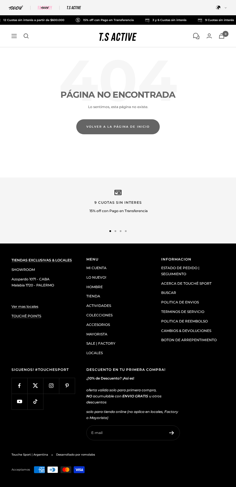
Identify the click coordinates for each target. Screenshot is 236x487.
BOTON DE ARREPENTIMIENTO (189, 340)
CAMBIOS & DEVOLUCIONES (186, 331)
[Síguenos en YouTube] (19, 401)
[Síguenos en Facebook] (19, 386)
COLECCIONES (99, 315)
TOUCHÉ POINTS (26, 316)
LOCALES (94, 353)
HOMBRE (94, 287)
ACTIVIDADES (98, 305)
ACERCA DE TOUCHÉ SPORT (186, 283)
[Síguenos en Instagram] (51, 386)
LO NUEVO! (96, 277)
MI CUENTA (96, 268)
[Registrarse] (171, 433)
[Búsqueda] (26, 36)
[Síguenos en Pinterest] (67, 386)
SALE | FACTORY (100, 343)
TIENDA (93, 296)
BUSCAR (168, 292)
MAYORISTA (96, 334)
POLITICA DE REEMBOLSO (184, 321)
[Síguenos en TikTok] (35, 401)
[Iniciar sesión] (209, 35)
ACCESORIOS (98, 324)
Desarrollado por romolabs (75, 454)
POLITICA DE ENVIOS (180, 302)
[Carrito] (221, 36)
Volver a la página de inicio (118, 127)
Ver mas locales (25, 306)
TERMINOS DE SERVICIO (182, 311)
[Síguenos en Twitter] (35, 386)
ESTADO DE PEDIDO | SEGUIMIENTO (180, 271)
